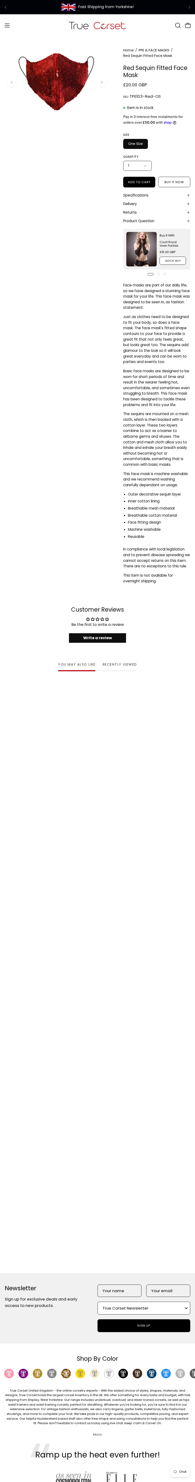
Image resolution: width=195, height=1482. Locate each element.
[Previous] (6, 7)
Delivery (130, 203)
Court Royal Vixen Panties (169, 244)
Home (128, 50)
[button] (177, 25)
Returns (130, 212)
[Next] (189, 7)
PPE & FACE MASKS (154, 50)
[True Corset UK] (97, 25)
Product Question (138, 220)
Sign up (144, 1326)
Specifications (135, 195)
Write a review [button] (97, 638)
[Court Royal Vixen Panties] (141, 249)
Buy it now (174, 182)
